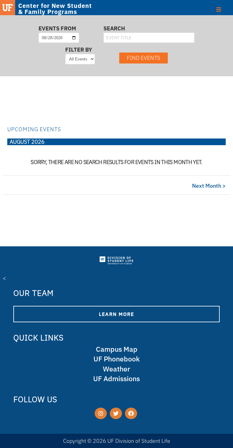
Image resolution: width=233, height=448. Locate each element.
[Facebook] (131, 413)
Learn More (116, 314)
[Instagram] (101, 413)
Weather (116, 368)
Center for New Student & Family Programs (55, 9)
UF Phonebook (116, 358)
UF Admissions (116, 378)
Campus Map (116, 349)
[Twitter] (116, 413)
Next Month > (209, 185)
